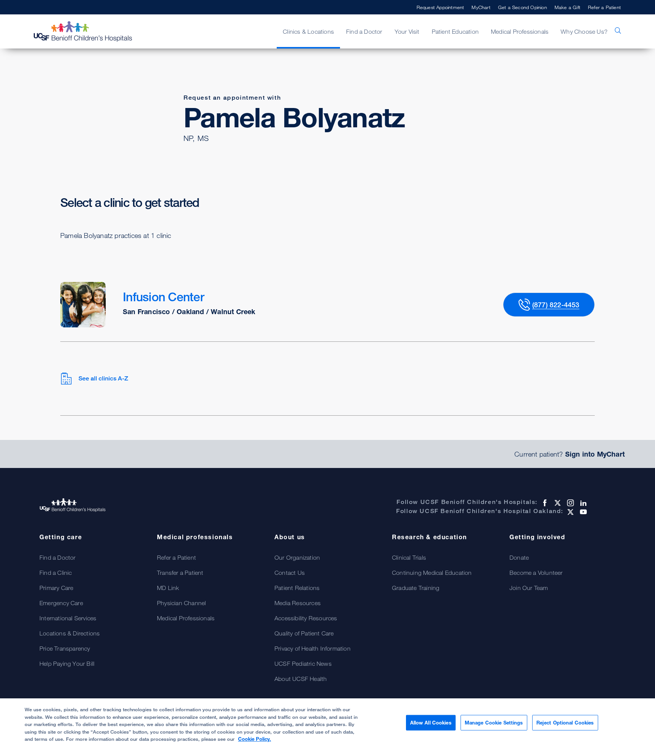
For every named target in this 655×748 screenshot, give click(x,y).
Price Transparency (64, 648)
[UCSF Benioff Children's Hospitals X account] (556, 502)
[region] (327, 723)
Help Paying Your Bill (66, 663)
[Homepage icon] (90, 31)
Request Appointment (440, 7)
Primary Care (56, 587)
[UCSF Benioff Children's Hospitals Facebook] (543, 502)
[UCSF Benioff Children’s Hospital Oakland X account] (569, 511)
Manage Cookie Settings (494, 722)
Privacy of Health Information (312, 648)
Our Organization (297, 557)
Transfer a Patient (180, 572)
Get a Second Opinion (522, 7)
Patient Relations (297, 587)
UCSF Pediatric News (303, 663)
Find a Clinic (55, 572)
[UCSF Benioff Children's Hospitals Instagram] (569, 502)
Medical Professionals (186, 618)
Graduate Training (415, 587)
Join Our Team (528, 587)
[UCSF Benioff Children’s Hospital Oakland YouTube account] (582, 511)
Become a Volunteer (536, 572)
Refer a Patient (604, 7)
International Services (67, 618)
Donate (519, 557)
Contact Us (289, 572)
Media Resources (297, 602)
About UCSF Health (300, 678)
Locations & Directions (69, 633)
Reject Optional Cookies (565, 722)
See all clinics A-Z (103, 378)
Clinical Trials (409, 557)
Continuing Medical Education (432, 572)
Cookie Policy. (254, 739)
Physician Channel (181, 602)
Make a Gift (567, 7)
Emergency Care (61, 602)
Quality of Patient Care (304, 633)
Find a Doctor (57, 557)
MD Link (168, 587)
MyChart (481, 7)
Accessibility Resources (305, 618)
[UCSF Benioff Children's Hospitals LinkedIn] (582, 502)
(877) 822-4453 (556, 304)
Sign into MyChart (595, 454)
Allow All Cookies (430, 722)
